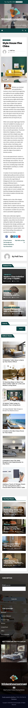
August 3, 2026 (9, 548)
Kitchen (3, 623)
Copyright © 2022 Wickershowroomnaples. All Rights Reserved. (14, 703)
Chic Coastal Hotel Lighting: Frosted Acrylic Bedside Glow (13, 546)
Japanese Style (7, 307)
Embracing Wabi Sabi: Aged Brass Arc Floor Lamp (13, 512)
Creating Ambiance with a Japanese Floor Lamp (13, 311)
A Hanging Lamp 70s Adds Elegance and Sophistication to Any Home (13, 462)
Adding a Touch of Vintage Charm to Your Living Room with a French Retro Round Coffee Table (14, 485)
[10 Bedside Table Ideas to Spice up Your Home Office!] (14, 350)
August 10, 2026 (9, 531)
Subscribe (14, 599)
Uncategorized (5, 634)
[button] (22, 30)
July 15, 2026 (8, 565)
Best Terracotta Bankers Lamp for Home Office (11, 529)
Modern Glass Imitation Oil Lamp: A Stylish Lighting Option (14, 278)
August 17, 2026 (9, 514)
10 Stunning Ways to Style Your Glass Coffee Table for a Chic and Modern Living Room (14, 383)
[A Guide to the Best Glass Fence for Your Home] (14, 422)
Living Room (4, 627)
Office (2, 630)
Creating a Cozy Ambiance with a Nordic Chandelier (11, 295)
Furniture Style (7, 274)
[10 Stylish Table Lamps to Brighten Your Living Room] (14, 396)
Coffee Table (7, 507)
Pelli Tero (12, 50)
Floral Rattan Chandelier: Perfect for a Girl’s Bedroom (14, 563)
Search (4, 323)
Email (6, 585)
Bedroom (6, 541)
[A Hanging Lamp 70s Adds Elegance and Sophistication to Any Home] (14, 448)
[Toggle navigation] (25, 30)
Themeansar (14, 699)
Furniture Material (6, 616)
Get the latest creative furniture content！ (13, 593)
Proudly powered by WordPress (9, 697)
